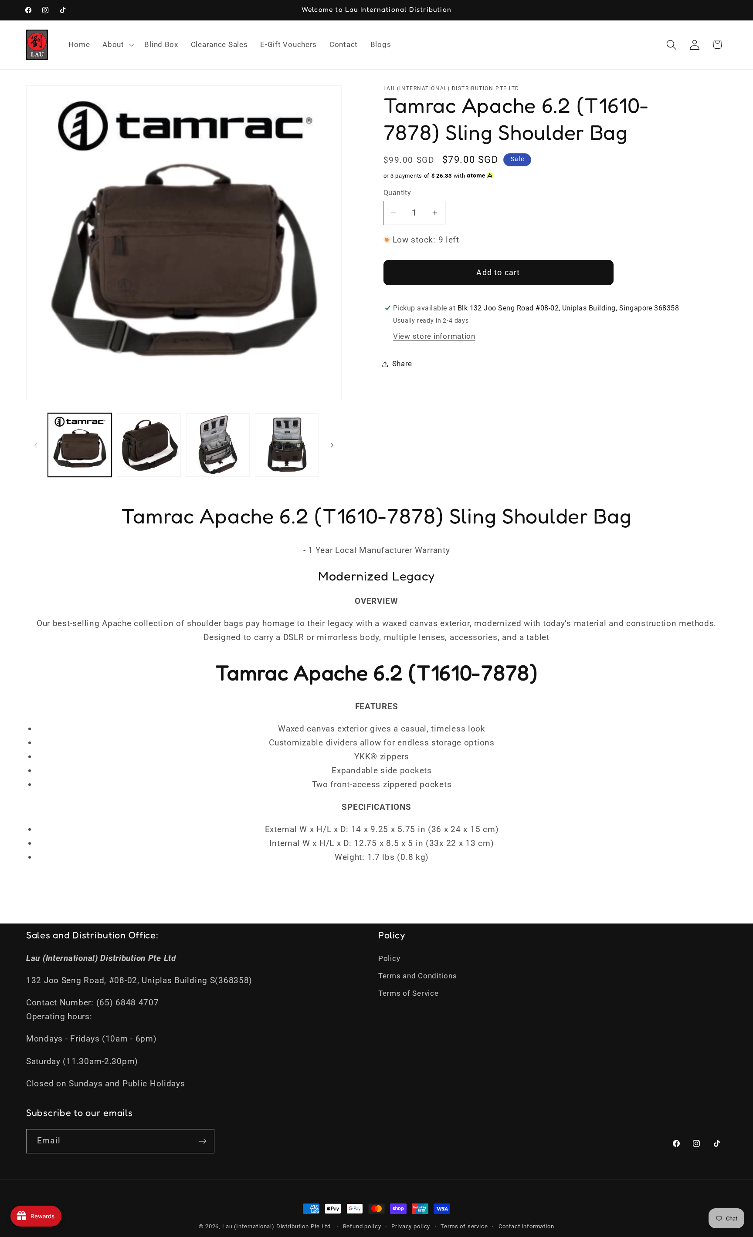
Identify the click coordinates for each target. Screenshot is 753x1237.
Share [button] (402, 363)
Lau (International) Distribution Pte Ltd (276, 1226)
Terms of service (464, 1226)
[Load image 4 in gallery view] (287, 445)
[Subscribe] (202, 1141)
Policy (389, 958)
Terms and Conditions (417, 975)
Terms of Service (408, 993)
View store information (434, 336)
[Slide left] (35, 445)
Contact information (526, 1226)
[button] (117, 45)
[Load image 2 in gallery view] (148, 445)
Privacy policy (410, 1226)
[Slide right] (332, 445)
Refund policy (362, 1226)
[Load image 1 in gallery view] (80, 445)
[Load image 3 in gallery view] (218, 445)
